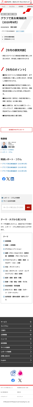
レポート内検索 (6, 352)
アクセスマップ (4, 396)
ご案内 (3, 330)
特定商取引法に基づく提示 (22, 387)
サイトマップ (20, 396)
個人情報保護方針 (4, 392)
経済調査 (21, 6)
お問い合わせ (5, 356)
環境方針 (19, 392)
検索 (28, 207)
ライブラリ (12, 6)
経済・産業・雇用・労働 (9, 14)
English (3, 360)
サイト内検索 (5, 347)
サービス (4, 322)
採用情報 (4, 343)
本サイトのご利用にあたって (7, 387)
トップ (3, 6)
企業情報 (4, 334)
